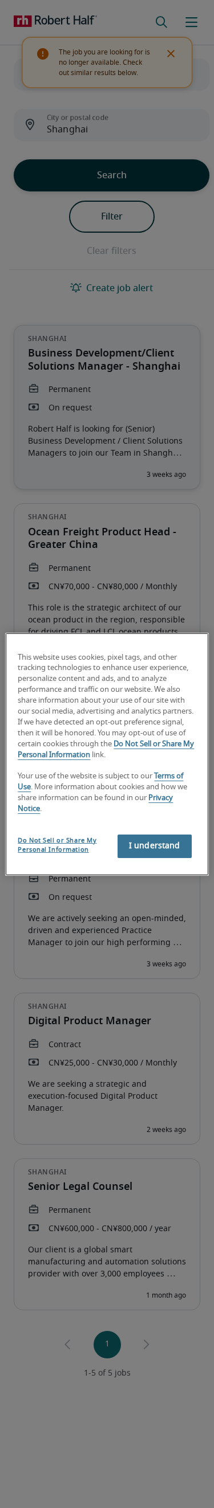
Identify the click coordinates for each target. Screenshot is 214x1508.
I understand (154, 846)
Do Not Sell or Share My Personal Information (57, 845)
